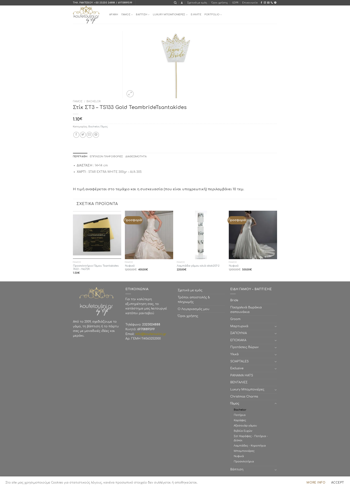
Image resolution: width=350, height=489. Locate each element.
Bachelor (93, 101)
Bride (234, 300)
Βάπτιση (236, 469)
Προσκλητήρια (244, 461)
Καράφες (240, 420)
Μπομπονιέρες (244, 450)
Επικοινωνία (250, 2)
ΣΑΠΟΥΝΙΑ (239, 333)
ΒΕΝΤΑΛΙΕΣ (239, 382)
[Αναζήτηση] (175, 2)
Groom (235, 319)
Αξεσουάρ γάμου (245, 425)
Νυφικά (239, 456)
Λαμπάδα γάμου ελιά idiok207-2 (198, 265)
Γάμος (125, 14)
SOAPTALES (239, 361)
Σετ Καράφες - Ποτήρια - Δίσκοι (251, 438)
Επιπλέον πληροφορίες (106, 156)
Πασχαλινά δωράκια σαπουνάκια (246, 310)
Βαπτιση (141, 14)
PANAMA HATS (241, 375)
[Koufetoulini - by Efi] (88, 14)
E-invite (196, 14)
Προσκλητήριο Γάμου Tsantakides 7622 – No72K (96, 267)
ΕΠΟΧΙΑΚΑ (239, 340)
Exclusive (237, 368)
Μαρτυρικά (239, 326)
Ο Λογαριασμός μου (193, 309)
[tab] (80, 156)
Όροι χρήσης (219, 2)
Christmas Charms (244, 396)
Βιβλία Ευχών (243, 430)
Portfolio (212, 14)
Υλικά (234, 354)
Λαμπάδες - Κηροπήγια (250, 445)
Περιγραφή (80, 156)
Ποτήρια (240, 415)
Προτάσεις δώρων (244, 347)
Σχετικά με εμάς (197, 2)
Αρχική (113, 14)
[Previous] (73, 245)
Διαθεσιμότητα (135, 156)
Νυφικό (130, 265)
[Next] (277, 245)
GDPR (235, 2)
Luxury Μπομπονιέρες (169, 14)
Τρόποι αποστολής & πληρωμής (194, 300)
